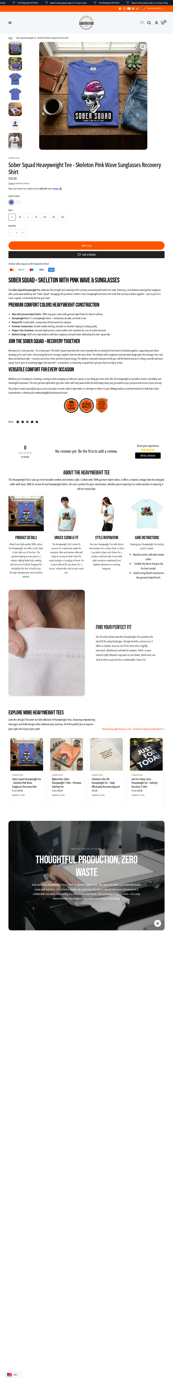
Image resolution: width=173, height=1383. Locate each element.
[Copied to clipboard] (37, 422)
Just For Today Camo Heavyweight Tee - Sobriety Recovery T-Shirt (144, 783)
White (18, 202)
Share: (11, 422)
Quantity (12, 225)
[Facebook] (120, 8)
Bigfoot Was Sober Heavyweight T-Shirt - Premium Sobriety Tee (66, 783)
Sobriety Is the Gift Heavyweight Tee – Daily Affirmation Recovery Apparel (106, 783)
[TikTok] (137, 8)
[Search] (149, 23)
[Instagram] (124, 8)
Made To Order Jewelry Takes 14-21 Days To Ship (44, 2)
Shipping (11, 183)
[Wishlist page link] (142, 22)
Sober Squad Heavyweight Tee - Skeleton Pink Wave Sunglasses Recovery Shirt (26, 783)
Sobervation (17, 775)
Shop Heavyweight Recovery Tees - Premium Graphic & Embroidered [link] (132, 729)
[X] (23, 422)
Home (10, 37)
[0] (162, 23)
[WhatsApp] (32, 422)
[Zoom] (142, 46)
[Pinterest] (133, 8)
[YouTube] (129, 8)
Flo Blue (11, 202)
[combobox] (13, 1374)
